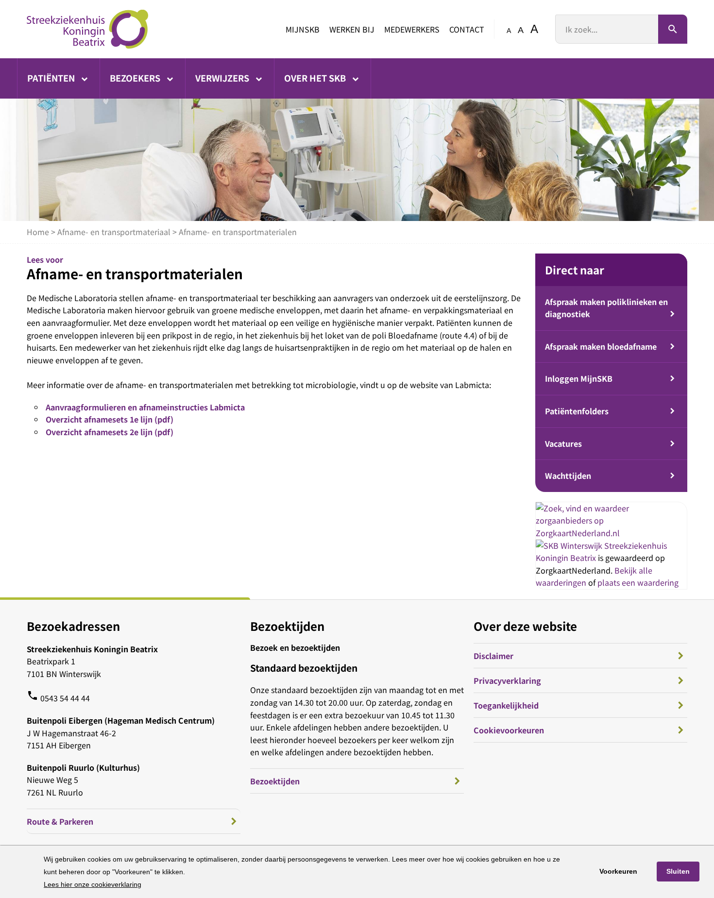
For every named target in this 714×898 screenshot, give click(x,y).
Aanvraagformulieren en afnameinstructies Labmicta (145, 407)
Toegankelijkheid (506, 705)
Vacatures (563, 443)
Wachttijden (568, 475)
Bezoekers (136, 77)
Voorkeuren (618, 871)
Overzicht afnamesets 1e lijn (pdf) (109, 419)
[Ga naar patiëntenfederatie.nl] (570, 545)
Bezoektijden (275, 781)
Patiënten (52, 77)
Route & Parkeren (60, 821)
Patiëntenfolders (577, 411)
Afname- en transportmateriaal (113, 231)
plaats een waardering (638, 582)
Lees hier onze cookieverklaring (92, 884)
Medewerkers (412, 29)
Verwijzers (223, 77)
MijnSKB (303, 29)
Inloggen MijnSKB (578, 378)
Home (38, 231)
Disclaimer (493, 655)
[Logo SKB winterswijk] (87, 29)
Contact (466, 29)
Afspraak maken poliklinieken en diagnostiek (606, 308)
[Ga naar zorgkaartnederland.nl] (611, 533)
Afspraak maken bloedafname (601, 346)
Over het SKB (316, 77)
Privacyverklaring (507, 680)
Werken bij (351, 29)
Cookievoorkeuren (509, 730)
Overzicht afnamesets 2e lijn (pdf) (109, 432)
